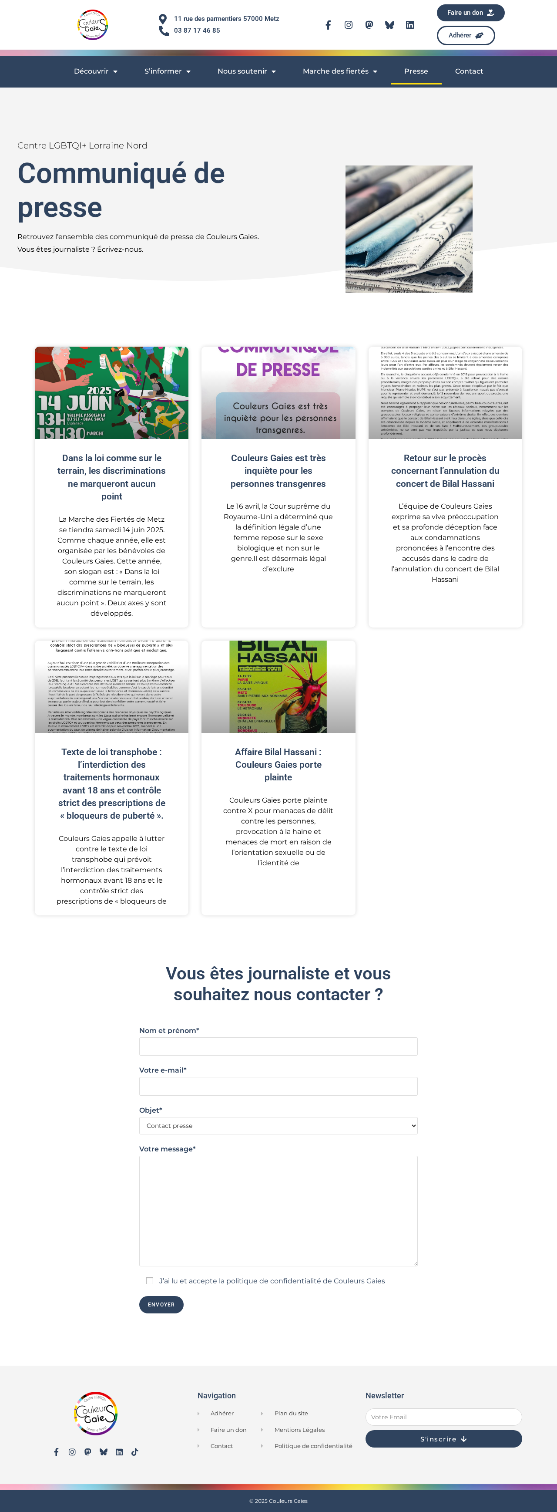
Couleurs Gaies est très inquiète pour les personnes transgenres (278, 471)
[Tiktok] (135, 1452)
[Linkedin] (410, 25)
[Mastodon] (369, 25)
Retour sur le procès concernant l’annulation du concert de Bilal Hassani (445, 471)
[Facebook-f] (328, 25)
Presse (416, 71)
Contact (469, 71)
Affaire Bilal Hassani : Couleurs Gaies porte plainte (278, 765)
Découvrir (91, 71)
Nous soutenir (242, 71)
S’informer (163, 71)
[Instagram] (348, 25)
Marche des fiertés (336, 71)
